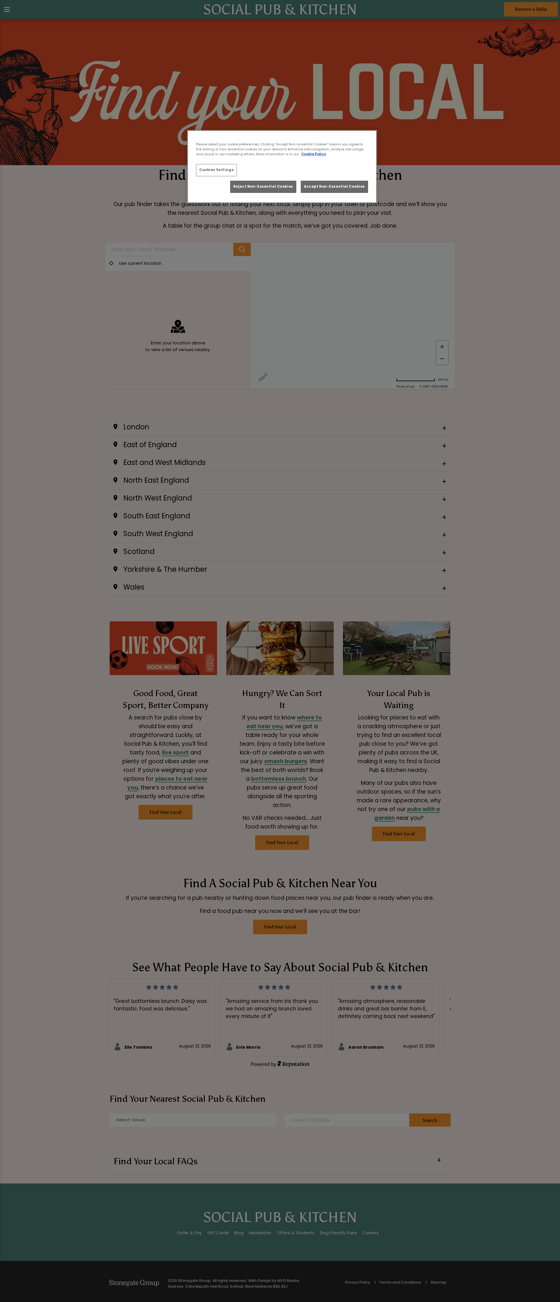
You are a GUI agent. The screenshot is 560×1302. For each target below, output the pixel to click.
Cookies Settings (216, 170)
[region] (282, 166)
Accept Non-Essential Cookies (334, 186)
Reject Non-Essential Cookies (263, 186)
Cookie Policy (313, 154)
